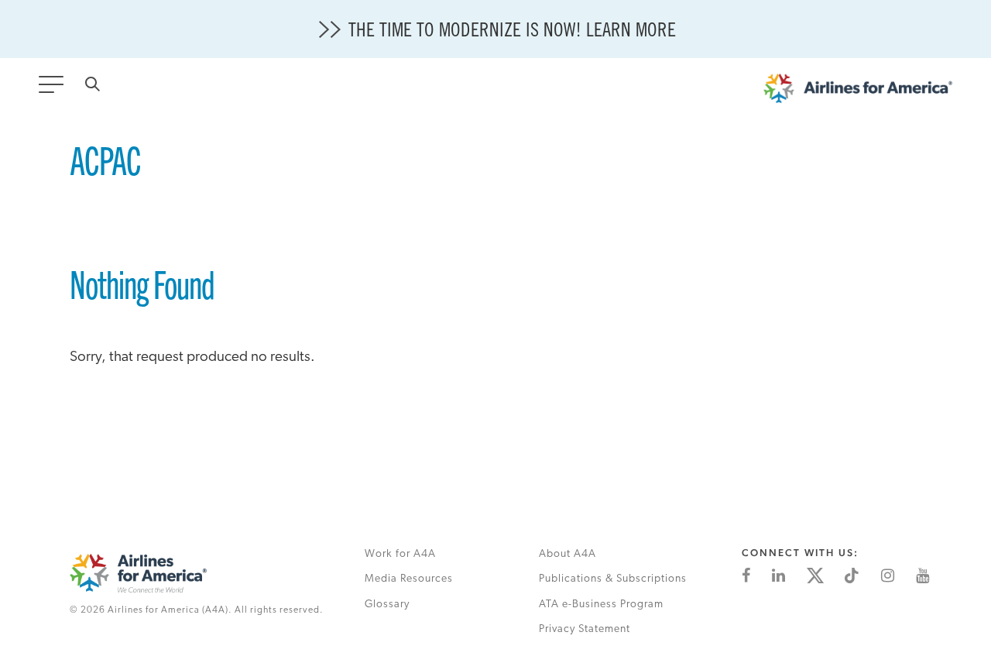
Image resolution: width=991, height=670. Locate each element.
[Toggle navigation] (54, 89)
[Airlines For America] (857, 92)
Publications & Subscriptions (613, 579)
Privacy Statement (584, 629)
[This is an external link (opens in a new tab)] (746, 575)
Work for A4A (400, 554)
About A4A (567, 554)
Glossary (387, 604)
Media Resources (409, 579)
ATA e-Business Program (601, 604)
